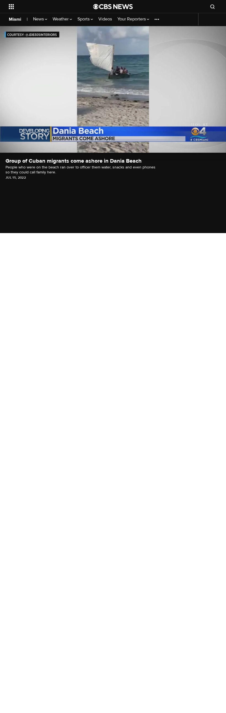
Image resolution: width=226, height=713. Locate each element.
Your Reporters (132, 19)
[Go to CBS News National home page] (113, 6)
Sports (84, 19)
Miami (15, 19)
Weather (61, 19)
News (39, 19)
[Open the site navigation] (43, 6)
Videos (105, 19)
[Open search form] (212, 7)
